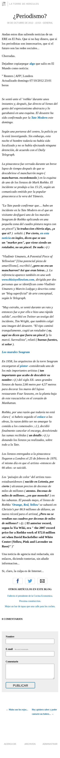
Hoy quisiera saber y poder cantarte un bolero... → (44, 711)
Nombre (10, 636)
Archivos (30, 744)
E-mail (17, 649)
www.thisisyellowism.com (18, 279)
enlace (41, 416)
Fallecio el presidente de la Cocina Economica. (30, 596)
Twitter (30, 581)
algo (32, 63)
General (48, 23)
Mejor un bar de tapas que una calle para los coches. (30, 606)
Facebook (18, 581)
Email (42, 581)
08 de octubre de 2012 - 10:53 (24, 23)
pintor (24, 366)
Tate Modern (39, 117)
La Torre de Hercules (24, 4)
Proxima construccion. (30, 601)
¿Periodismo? (30, 15)
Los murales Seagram (16, 352)
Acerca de (10, 744)
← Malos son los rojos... (17, 709)
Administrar (50, 744)
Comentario (12, 661)
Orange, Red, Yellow (25, 504)
